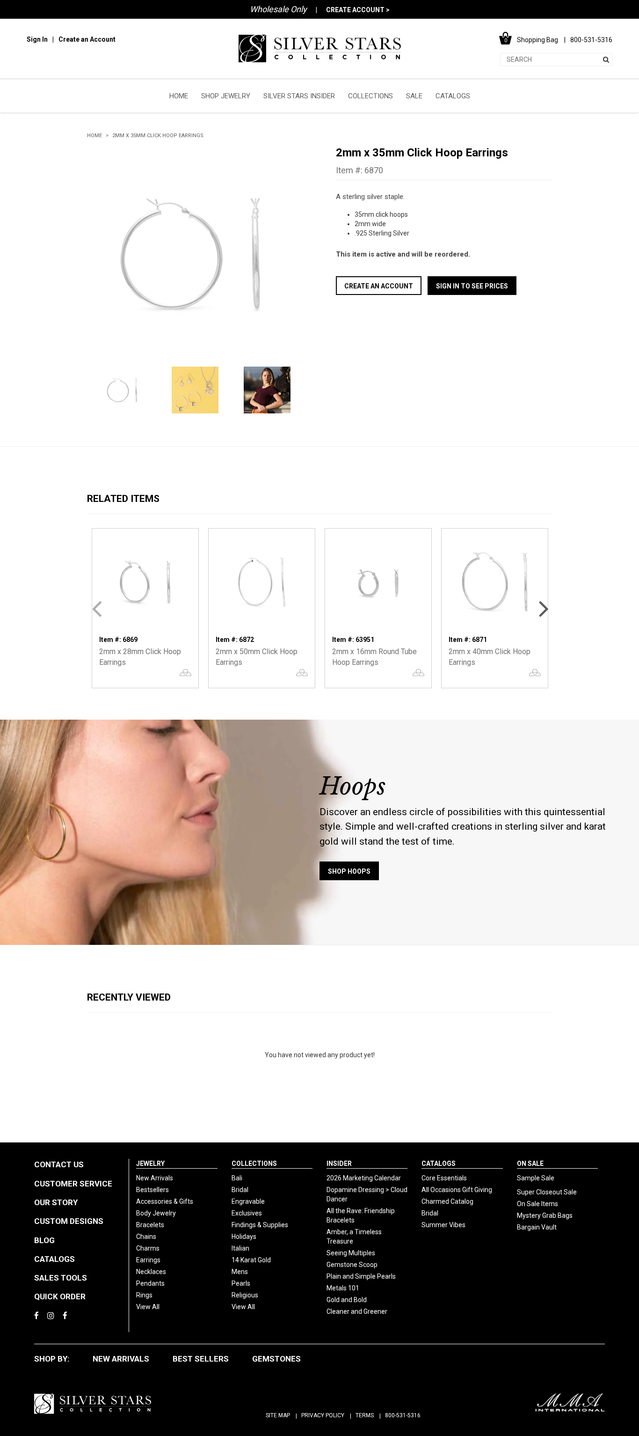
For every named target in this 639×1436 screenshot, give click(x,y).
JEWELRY (150, 1163)
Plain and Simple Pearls (361, 1276)
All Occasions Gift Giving (456, 1189)
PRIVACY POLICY (322, 1415)
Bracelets (150, 1225)
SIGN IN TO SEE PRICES (472, 286)
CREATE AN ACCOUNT (378, 286)
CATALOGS (453, 96)
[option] (195, 254)
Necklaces (151, 1271)
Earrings (148, 1260)
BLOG (44, 1240)
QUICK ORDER (60, 1296)
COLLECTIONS (370, 96)
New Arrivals (154, 1178)
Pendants (150, 1283)
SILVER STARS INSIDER (299, 96)
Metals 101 (343, 1288)
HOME (178, 96)
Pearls (241, 1283)
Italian (240, 1248)
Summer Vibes (443, 1225)
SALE (414, 96)
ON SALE (530, 1163)
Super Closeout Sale (547, 1192)
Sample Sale (535, 1178)
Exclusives (247, 1213)
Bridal (240, 1189)
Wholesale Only (278, 9)
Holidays (244, 1236)
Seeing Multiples (351, 1253)
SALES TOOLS (60, 1277)
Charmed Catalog (447, 1201)
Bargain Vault (537, 1227)
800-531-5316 (403, 1415)
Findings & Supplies (260, 1225)
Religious (245, 1295)
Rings (144, 1295)
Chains (146, 1236)
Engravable (248, 1201)
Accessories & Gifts (164, 1201)
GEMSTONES (276, 1358)
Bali (237, 1178)
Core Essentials (444, 1178)
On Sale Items (537, 1204)
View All (148, 1307)
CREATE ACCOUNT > (358, 10)
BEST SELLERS (201, 1358)
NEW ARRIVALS (121, 1358)
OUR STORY (56, 1202)
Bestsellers (152, 1189)
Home (94, 136)
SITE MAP (278, 1415)
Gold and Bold (347, 1299)
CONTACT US (59, 1164)
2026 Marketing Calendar (364, 1178)
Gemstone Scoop (352, 1264)
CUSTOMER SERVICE (73, 1183)
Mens (240, 1271)
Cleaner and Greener (357, 1311)
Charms (148, 1248)
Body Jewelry (156, 1213)
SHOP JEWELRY (225, 96)
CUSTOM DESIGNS (68, 1221)
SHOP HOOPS (349, 871)
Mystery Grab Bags (545, 1215)
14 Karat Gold (251, 1260)
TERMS (365, 1415)
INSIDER (339, 1163)
